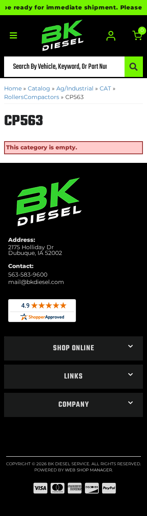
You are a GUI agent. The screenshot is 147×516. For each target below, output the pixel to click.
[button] (73, 66)
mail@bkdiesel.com (36, 282)
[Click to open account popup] (111, 35)
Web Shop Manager (88, 470)
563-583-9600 (27, 274)
